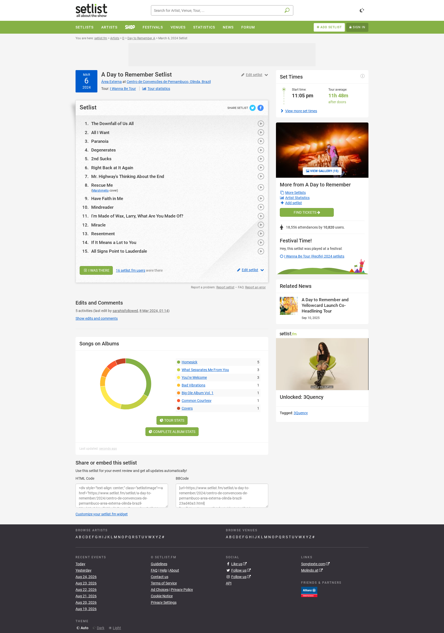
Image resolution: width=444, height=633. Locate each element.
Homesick (189, 362)
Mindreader (102, 207)
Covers (187, 408)
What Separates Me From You (205, 370)
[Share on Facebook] (260, 108)
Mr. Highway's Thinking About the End (127, 176)
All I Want (100, 132)
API (229, 583)
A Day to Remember (127, 74)
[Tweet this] (253, 108)
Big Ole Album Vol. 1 (198, 393)
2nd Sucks (101, 158)
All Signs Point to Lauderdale (119, 251)
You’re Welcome (194, 377)
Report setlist (225, 287)
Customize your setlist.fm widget (102, 514)
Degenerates (103, 150)
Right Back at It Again (112, 167)
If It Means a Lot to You (113, 242)
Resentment (103, 233)
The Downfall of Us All (112, 123)
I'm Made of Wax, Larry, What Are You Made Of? (137, 216)
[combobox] (222, 10)
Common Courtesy (196, 401)
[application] (322, 364)
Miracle (98, 225)
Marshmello (100, 190)
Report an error (255, 287)
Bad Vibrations (193, 385)
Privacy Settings (164, 602)
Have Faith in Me (107, 198)
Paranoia (99, 141)
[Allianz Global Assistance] (309, 592)
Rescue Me (102, 185)
